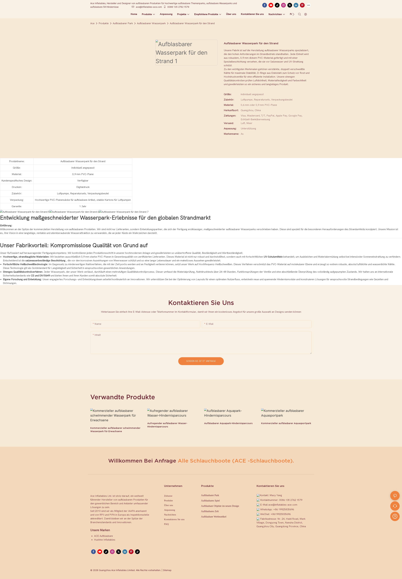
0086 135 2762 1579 (178, 6)
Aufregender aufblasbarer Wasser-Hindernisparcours (167, 425)
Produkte (104, 23)
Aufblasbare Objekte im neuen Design (220, 506)
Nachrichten (170, 514)
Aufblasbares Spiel (210, 500)
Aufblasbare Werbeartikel (213, 516)
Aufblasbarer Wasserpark (151, 23)
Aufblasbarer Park (123, 23)
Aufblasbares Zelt (210, 511)
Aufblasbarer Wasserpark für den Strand (192, 23)
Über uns (168, 505)
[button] (293, 14)
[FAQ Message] (395, 516)
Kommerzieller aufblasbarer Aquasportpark (286, 423)
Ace (92, 23)
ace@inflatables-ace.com (149, 6)
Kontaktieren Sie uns (174, 519)
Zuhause (168, 496)
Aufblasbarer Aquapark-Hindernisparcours (228, 423)
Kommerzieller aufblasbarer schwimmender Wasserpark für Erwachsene (115, 430)
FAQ (166, 524)
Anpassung (169, 510)
